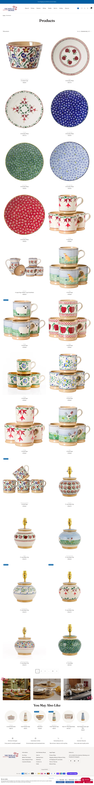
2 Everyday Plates (69, 80)
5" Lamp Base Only (69, 503)
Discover (67, 8)
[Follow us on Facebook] (71, 761)
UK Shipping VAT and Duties (55, 759)
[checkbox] (57, 779)
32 (52, 671)
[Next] (57, 671)
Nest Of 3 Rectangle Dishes (68, 726)
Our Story (24, 755)
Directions (38, 759)
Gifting (44, 8)
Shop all (27, 8)
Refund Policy (52, 764)
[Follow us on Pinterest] (78, 761)
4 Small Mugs (69, 292)
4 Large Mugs (69, 239)
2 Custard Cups (24, 80)
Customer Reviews (26, 761)
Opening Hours (39, 757)
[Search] (84, 8)
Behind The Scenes (26, 757)
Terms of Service (53, 761)
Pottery (32, 8)
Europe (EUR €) (44, 769)
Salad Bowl (39, 726)
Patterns (38, 8)
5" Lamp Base (69, 662)
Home (4, 15)
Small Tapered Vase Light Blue (83, 727)
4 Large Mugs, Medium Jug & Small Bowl (24, 292)
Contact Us (38, 761)
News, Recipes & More (27, 759)
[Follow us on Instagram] (74, 761)
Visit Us (55, 8)
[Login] (87, 8)
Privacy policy (51, 778)
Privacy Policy (52, 755)
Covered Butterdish (11, 726)
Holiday (61, 8)
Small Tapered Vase (25, 726)
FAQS (37, 764)
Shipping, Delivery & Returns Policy (57, 757)
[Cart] (90, 8)
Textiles (49, 8)
